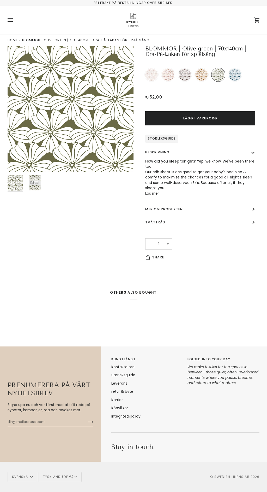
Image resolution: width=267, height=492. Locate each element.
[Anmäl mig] (86, 422)
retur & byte (122, 391)
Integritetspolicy (126, 416)
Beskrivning (157, 152)
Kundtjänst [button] (123, 359)
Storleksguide (161, 138)
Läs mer (152, 193)
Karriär (117, 399)
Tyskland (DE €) (58, 476)
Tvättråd (155, 222)
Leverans (119, 383)
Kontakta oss (123, 366)
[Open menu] (15, 20)
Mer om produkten (164, 209)
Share (158, 257)
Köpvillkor (119, 408)
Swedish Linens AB (232, 476)
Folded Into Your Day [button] (208, 359)
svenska (20, 476)
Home (13, 40)
